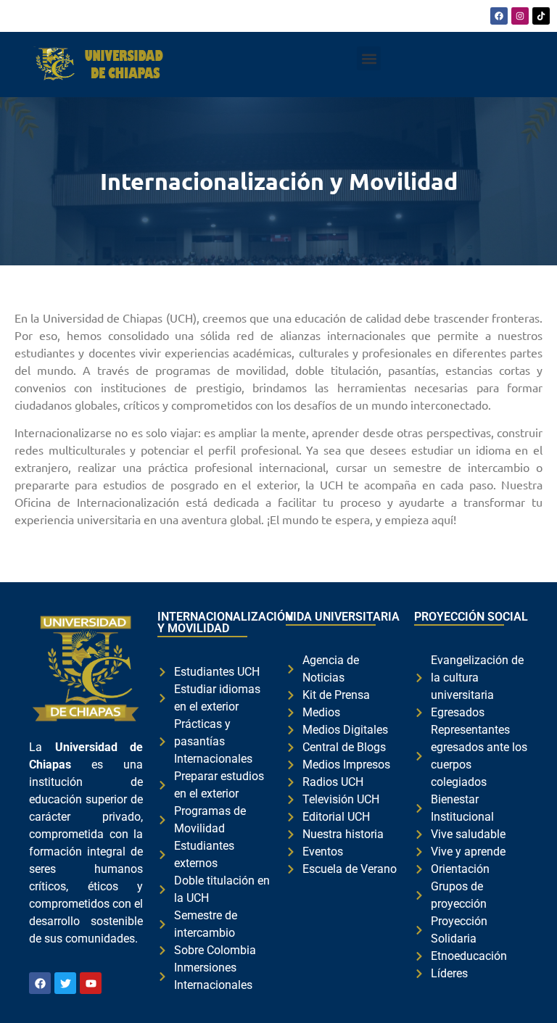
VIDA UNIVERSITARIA (343, 617)
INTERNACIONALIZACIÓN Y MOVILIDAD (225, 622)
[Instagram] (520, 16)
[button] (369, 58)
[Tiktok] (541, 16)
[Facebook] (499, 16)
